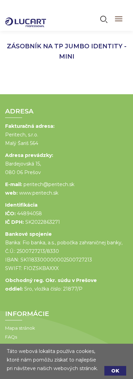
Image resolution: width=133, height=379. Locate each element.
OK (115, 371)
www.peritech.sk (38, 193)
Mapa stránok (20, 328)
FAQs (11, 337)
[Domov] (25, 18)
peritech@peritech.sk (49, 184)
